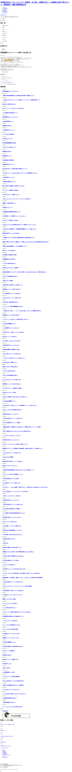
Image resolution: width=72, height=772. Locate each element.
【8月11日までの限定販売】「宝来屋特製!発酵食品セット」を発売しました (19, 229)
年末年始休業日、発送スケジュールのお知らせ (13, 590)
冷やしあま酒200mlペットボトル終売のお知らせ (13, 680)
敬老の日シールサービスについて (10, 465)
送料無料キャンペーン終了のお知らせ (11, 315)
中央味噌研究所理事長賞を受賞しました (12, 211)
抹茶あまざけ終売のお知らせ (9, 104)
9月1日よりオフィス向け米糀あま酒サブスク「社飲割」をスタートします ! (19, 224)
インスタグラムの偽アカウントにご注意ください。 (14, 358)
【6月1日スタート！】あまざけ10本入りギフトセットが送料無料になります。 (20, 173)
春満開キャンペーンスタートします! (11, 637)
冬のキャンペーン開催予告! (9, 650)
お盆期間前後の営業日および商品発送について (13, 616)
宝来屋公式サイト (3, 14)
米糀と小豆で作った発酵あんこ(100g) (7, 724)
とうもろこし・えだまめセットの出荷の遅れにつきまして (16, 319)
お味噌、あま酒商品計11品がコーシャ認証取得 (13, 685)
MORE (1, 708)
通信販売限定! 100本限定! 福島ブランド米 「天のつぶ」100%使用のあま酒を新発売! (23, 577)
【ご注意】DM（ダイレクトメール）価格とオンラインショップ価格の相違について (21, 99)
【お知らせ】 (6, 543)
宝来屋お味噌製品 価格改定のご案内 (11, 349)
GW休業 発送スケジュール (9, 130)
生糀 (3, 29)
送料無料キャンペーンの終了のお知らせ (12, 289)
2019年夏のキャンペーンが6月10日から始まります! (14, 568)
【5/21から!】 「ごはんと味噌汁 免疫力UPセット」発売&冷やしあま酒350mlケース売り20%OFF (25, 487)
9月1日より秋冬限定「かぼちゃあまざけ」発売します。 (15, 396)
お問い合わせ (5, 757)
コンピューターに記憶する (6, 84)
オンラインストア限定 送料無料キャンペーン (13, 474)
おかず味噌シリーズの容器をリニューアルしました (14, 216)
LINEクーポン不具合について (9, 147)
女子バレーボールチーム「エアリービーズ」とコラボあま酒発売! (17, 586)
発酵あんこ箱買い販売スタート (10, 203)
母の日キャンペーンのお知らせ (10, 336)
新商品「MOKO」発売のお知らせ (10, 366)
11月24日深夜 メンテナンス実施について (12, 525)
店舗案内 (4, 751)
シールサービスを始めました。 (10, 564)
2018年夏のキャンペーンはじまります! (11, 633)
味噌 (3, 27)
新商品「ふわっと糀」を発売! (9, 599)
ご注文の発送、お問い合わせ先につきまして (13, 534)
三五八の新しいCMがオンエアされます (11, 340)
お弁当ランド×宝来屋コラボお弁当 (10, 220)
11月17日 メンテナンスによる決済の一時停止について (15, 444)
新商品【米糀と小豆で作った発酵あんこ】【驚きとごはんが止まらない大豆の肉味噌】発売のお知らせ (26, 241)
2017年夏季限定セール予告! (9, 672)
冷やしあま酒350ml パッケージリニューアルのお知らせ (15, 491)
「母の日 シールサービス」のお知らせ (12, 495)
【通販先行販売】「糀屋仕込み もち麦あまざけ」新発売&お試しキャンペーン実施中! (22, 426)
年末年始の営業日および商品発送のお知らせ (13, 646)
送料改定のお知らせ (7, 655)
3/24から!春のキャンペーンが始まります (12, 353)
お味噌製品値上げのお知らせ (9, 259)
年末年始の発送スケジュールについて (11, 439)
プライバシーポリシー (7, 755)
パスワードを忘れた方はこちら (6, 82)
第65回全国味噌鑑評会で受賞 (9, 142)
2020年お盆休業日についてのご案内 (11, 478)
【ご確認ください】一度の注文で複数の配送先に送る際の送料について (19, 237)
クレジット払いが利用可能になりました (12, 624)
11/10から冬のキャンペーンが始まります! (12, 297)
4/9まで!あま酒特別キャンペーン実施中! (12, 422)
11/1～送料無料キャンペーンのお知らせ (11, 293)
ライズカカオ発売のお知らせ (9, 263)
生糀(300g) (2, 730)
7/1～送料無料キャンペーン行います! (11, 328)
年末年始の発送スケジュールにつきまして (12, 517)
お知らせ (4, 750)
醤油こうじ (5, 31)
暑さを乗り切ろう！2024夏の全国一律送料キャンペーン (15, 168)
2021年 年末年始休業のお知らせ (10, 375)
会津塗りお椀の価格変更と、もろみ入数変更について (15, 246)
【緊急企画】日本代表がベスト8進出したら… (13, 284)
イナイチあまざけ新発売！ (9, 134)
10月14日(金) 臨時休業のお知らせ (10, 302)
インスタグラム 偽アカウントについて (12, 435)
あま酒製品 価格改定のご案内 (10, 254)
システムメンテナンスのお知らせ (10, 603)
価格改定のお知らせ (7, 125)
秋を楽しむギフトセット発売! (9, 392)
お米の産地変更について (8, 121)
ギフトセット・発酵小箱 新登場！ (11, 190)
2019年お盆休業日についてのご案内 (11, 560)
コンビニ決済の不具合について (10, 607)
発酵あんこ (5, 35)
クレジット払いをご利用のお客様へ (11, 629)
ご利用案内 (5, 752)
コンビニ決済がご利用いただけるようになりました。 (15, 693)
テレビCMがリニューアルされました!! (11, 689)
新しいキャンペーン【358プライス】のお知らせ (13, 108)
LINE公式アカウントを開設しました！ (11, 194)
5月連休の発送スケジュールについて (11, 345)
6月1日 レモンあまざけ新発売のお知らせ (12, 409)
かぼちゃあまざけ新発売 (8, 457)
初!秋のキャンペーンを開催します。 (11, 659)
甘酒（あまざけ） (6, 25)
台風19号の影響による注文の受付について (12, 547)
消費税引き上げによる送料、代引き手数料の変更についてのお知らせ (18, 551)
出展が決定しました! (7, 663)
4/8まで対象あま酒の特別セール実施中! (11, 508)
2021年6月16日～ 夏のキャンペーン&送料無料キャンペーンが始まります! (19, 405)
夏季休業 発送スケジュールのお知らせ (11, 233)
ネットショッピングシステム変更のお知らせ (13, 706)
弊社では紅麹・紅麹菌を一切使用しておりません (14, 185)
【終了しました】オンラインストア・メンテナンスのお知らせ (17, 198)
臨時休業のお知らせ (7, 151)
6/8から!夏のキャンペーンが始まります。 (12, 482)
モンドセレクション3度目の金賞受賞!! (11, 676)
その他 (4, 39)
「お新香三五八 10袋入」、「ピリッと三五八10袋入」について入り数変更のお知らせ (22, 310)
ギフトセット (5, 37)
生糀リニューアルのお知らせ (9, 250)
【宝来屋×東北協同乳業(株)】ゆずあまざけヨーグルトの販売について (18, 470)
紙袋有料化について (7, 155)
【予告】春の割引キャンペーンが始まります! (13, 418)
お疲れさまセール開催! (8, 280)
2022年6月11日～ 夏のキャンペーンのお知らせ (13, 332)
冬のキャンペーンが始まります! (10, 521)
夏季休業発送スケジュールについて (11, 91)
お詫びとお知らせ (7, 667)
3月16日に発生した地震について (10, 362)
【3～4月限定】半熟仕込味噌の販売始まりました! (14, 513)
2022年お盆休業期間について (9, 323)
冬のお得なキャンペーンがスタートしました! (13, 594)
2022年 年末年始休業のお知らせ (10, 276)
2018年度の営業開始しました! (9, 642)
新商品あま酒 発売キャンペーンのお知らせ (13, 461)
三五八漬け (5, 33)
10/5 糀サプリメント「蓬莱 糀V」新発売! (12, 388)
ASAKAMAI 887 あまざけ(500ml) (6, 736)
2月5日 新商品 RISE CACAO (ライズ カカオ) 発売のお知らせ (17, 431)
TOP (3, 48)
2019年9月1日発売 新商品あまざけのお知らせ (13, 556)
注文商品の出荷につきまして (9, 538)
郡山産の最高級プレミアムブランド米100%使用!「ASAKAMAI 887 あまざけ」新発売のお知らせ (24, 272)
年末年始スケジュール (8, 138)
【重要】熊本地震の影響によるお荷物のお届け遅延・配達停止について (19, 95)
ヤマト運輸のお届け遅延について (10, 112)
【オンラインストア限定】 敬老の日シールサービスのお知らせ (17, 612)
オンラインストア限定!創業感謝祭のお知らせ (13, 306)
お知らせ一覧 (5, 71)
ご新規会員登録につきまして (9, 702)
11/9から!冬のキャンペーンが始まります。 (12, 452)
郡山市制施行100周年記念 (8, 160)
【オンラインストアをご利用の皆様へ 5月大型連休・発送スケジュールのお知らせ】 (21, 573)
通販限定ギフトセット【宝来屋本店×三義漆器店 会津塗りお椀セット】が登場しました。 (23, 448)
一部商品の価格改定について (9, 181)
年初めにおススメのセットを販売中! (11, 267)
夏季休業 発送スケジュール (9, 164)
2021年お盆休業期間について (9, 401)
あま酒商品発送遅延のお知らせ (10, 698)
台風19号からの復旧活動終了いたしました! (12, 530)
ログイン (13, 84)
